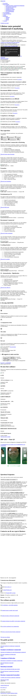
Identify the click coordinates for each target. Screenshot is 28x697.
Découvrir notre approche (14, 42)
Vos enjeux (5, 3)
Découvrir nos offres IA (5, 287)
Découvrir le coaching (5, 259)
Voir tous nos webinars (5, 637)
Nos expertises (6, 4)
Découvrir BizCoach (5, 207)
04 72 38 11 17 (8, 586)
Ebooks (7, 19)
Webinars (8, 17)
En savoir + (19, 79)
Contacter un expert (5, 23)
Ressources (5, 16)
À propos (5, 20)
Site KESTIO (3, 693)
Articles (7, 18)
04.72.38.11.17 (4, 687)
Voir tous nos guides (5, 679)
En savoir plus (13, 346)
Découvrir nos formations (6, 181)
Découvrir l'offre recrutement (6, 233)
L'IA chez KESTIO (7, 13)
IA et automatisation (10, 11)
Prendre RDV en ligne (10, 592)
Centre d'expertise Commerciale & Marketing (15, 5)
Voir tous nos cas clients (5, 436)
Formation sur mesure (10, 9)
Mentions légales (13, 693)
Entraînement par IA (10, 10)
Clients (4, 15)
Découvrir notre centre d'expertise (7, 154)
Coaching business (9, 8)
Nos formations (6, 12)
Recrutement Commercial (11, 6)
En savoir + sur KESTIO (6, 362)
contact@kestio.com (7, 589)
